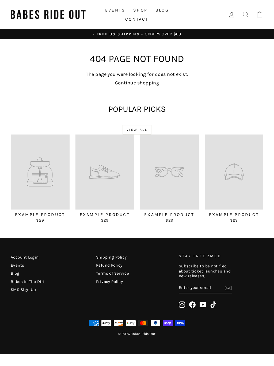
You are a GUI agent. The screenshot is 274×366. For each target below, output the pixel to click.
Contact (137, 19)
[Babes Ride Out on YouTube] (203, 304)
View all (137, 130)
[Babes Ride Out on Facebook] (192, 304)
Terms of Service (112, 273)
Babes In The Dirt (28, 281)
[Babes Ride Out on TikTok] (213, 304)
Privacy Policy (109, 281)
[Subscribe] (228, 288)
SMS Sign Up (23, 289)
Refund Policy (109, 265)
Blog (162, 10)
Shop (140, 10)
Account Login (25, 257)
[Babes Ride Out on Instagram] (182, 304)
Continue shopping (137, 83)
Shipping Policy (111, 257)
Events (115, 10)
